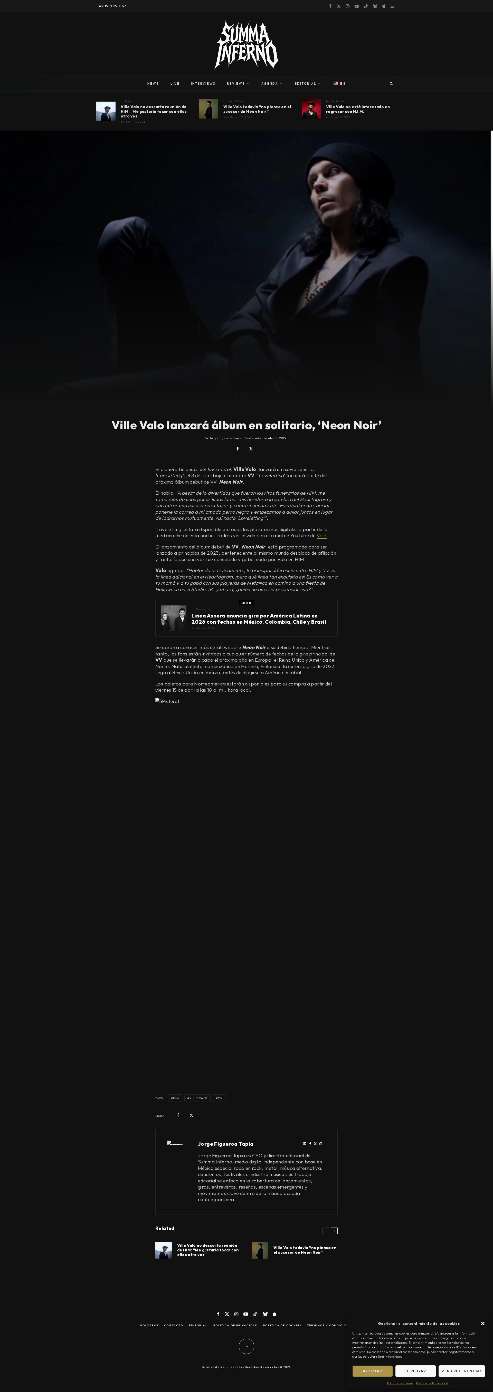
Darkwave (203, 609)
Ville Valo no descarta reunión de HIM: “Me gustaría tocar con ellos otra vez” (154, 112)
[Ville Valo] (106, 111)
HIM (176, 1098)
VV (220, 1098)
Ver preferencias (461, 1370)
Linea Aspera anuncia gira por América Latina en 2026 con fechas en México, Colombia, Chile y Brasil (259, 619)
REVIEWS (236, 83)
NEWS (153, 83)
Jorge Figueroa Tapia (226, 1144)
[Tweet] (251, 449)
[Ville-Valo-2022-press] (208, 109)
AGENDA (269, 83)
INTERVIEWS (203, 83)
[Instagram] (347, 6)
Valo (322, 535)
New (128, 101)
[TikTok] (366, 6)
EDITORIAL (306, 83)
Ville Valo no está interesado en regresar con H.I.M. (358, 109)
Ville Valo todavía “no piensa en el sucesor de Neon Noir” (257, 109)
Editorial (198, 1325)
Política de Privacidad (432, 1383)
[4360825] (311, 109)
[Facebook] (330, 6)
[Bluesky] (375, 6)
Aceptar (372, 1370)
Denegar (415, 1370)
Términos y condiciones (330, 1325)
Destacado (252, 438)
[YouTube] (356, 6)
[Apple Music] (384, 6)
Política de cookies (400, 1383)
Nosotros (149, 1325)
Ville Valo (198, 1098)
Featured (337, 101)
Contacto (173, 1325)
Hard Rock (236, 101)
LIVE (175, 83)
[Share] (237, 449)
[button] (482, 1323)
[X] (338, 6)
